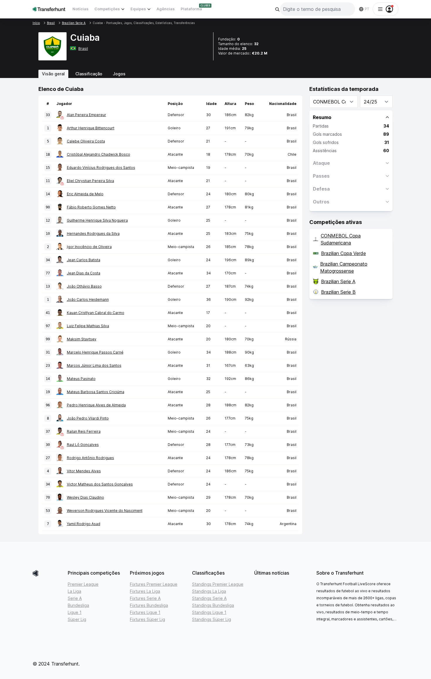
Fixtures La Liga (145, 591)
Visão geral (53, 73)
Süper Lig (77, 619)
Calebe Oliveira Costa (86, 141)
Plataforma (191, 8)
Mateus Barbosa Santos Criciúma (95, 392)
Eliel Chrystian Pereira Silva (90, 181)
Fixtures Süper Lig (147, 619)
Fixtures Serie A (145, 598)
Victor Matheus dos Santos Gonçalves (100, 484)
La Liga (74, 591)
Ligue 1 (75, 612)
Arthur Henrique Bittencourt (90, 128)
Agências (166, 8)
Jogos (119, 73)
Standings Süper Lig (211, 619)
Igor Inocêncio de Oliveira (89, 247)
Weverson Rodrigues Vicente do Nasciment (104, 510)
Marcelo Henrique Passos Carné (95, 352)
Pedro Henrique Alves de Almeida (96, 405)
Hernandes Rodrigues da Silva (93, 233)
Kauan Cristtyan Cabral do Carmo (95, 312)
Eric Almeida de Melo (85, 194)
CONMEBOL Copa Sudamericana (341, 239)
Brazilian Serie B (338, 292)
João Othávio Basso (84, 286)
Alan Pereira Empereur (86, 115)
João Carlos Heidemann (88, 299)
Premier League (83, 584)
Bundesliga (78, 605)
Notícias (80, 8)
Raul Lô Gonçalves (83, 444)
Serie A (75, 598)
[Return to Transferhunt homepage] (49, 8)
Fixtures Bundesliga (149, 605)
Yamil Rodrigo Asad (83, 524)
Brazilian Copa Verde (343, 253)
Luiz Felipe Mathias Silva (88, 326)
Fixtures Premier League (153, 584)
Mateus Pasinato (81, 378)
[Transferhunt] (48, 573)
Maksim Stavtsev (81, 339)
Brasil (83, 48)
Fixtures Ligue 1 (145, 612)
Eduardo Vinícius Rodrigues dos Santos (101, 167)
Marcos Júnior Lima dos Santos (94, 365)
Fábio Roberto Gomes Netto (91, 207)
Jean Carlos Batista (83, 260)
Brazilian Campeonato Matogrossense (343, 267)
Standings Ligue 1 (209, 612)
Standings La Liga (209, 591)
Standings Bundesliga (213, 605)
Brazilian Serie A (338, 281)
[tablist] (215, 74)
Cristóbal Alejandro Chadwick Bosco (98, 154)
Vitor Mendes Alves (84, 471)
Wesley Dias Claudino (85, 497)
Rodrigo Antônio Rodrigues (90, 458)
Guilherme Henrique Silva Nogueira (97, 220)
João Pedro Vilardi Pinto (88, 418)
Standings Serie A (209, 598)
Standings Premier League (217, 584)
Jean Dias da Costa (83, 273)
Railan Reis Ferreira (84, 431)
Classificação (88, 73)
